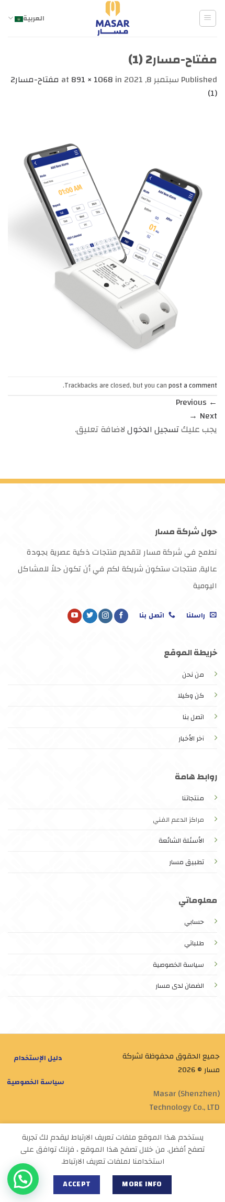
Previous (196, 402)
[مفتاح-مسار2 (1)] (112, 238)
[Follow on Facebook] (121, 616)
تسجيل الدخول (153, 429)
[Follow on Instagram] (105, 616)
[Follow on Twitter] (90, 616)
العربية (33, 18)
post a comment (192, 385)
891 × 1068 (92, 79)
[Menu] (208, 18)
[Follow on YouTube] (75, 616)
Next (203, 416)
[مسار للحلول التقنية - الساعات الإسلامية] (112, 18)
